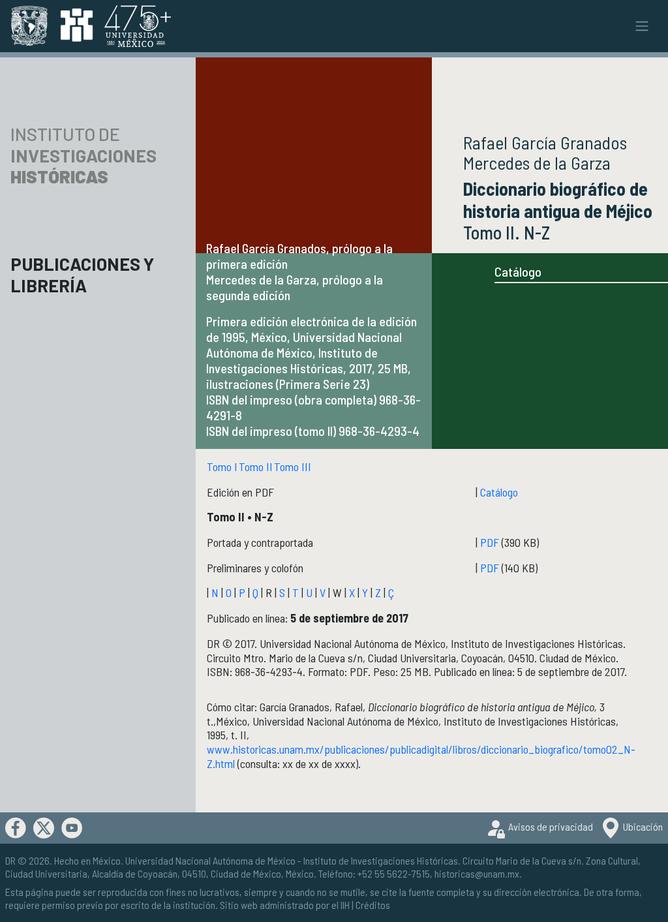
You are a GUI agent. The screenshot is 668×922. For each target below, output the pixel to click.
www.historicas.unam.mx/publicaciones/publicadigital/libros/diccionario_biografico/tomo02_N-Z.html (421, 756)
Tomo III (292, 466)
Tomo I (222, 466)
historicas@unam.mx (476, 873)
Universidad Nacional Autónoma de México (210, 860)
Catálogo (517, 271)
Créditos (373, 905)
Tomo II (256, 466)
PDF (489, 542)
